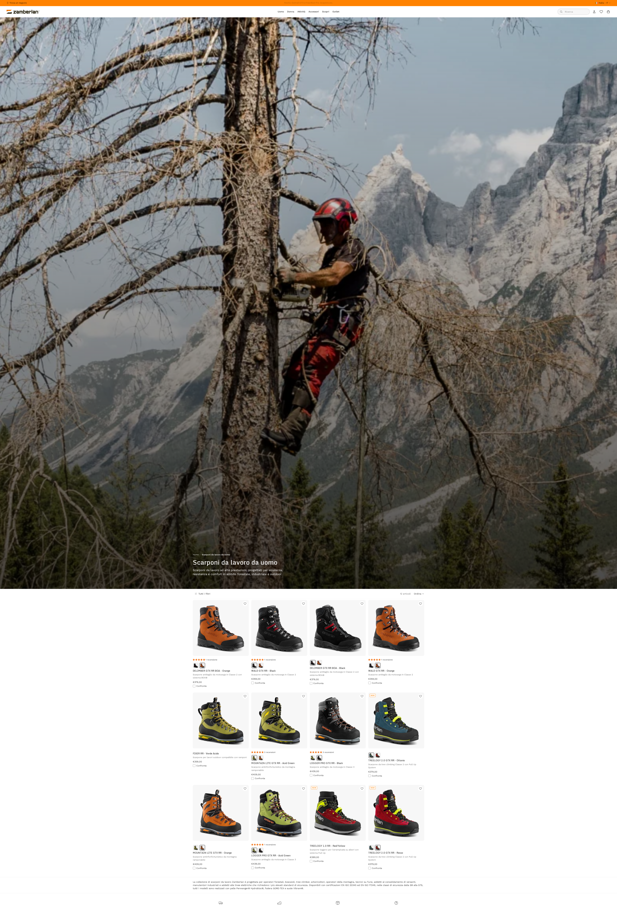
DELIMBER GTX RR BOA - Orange (211, 671)
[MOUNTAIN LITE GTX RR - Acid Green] (254, 757)
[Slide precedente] (197, 627)
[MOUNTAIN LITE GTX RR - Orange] (260, 757)
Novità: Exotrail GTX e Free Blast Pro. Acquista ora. (308, 2)
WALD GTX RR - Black (263, 671)
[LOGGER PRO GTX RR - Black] (319, 757)
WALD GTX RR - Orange (381, 671)
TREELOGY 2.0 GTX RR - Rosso (385, 853)
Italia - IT (603, 3)
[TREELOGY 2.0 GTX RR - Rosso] (377, 755)
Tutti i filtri (204, 593)
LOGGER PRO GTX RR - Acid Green (271, 855)
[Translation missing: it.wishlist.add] (245, 603)
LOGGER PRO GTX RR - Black (326, 763)
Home (196, 554)
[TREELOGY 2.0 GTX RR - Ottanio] (371, 755)
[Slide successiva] (244, 627)
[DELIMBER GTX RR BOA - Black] (195, 665)
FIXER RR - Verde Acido (206, 753)
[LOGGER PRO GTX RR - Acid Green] (312, 757)
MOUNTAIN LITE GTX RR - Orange (212, 853)
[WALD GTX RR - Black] (254, 665)
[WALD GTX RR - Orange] (260, 665)
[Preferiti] (601, 11)
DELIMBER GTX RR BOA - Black (327, 668)
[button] (419, 593)
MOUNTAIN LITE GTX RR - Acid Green (273, 763)
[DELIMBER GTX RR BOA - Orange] (202, 665)
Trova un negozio (18, 3)
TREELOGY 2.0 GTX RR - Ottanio (386, 760)
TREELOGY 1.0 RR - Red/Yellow (327, 846)
